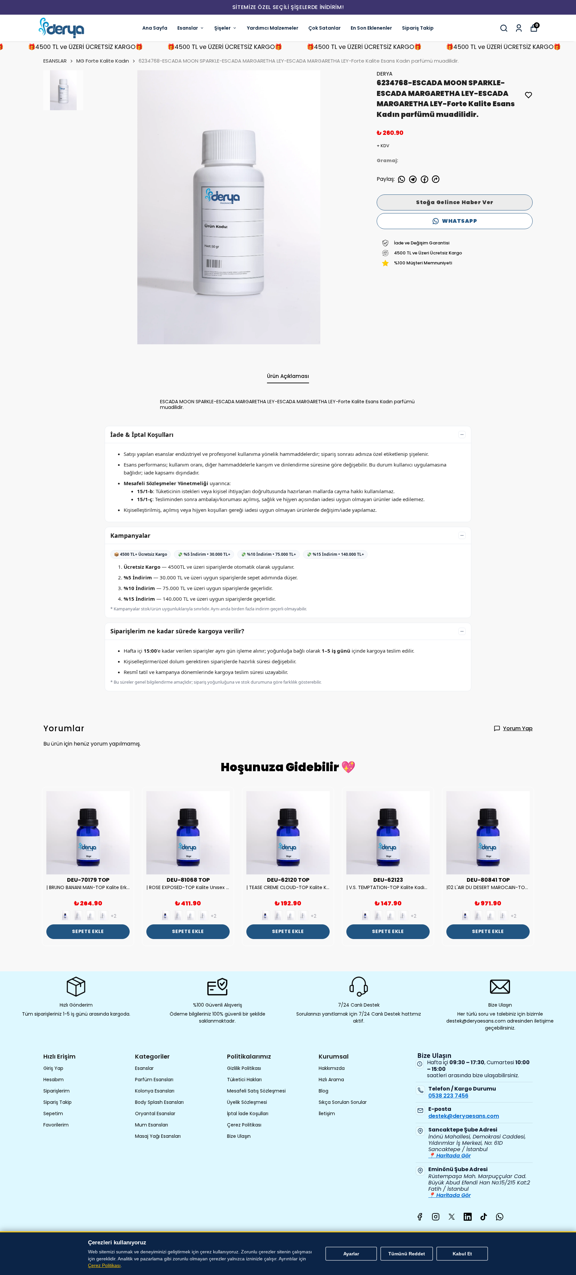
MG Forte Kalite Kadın (102, 60)
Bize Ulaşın (239, 1136)
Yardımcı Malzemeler (272, 28)
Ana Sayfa (154, 28)
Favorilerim (56, 1124)
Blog (323, 1091)
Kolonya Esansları (154, 1091)
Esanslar (187, 28)
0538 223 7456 (448, 1096)
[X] (452, 1217)
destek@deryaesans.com (463, 1116)
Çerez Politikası (244, 1124)
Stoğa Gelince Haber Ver (454, 202)
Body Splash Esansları (159, 1102)
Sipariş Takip (418, 28)
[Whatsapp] (500, 1217)
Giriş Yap (53, 1068)
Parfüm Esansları (154, 1079)
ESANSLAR (55, 60)
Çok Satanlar (324, 28)
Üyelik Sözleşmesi (247, 1102)
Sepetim (53, 1113)
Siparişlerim (56, 1091)
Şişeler (222, 28)
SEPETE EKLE (88, 931)
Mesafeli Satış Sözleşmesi (256, 1091)
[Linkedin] (468, 1217)
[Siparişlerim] (519, 28)
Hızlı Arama (331, 1079)
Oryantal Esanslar (155, 1113)
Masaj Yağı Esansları (158, 1136)
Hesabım (53, 1079)
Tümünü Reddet (406, 1253)
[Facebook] (420, 1217)
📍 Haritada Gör (449, 1155)
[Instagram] (436, 1217)
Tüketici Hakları (244, 1079)
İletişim (327, 1113)
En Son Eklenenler (371, 28)
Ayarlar (351, 1253)
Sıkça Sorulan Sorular (343, 1102)
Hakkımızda (332, 1068)
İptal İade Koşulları (247, 1113)
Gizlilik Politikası (244, 1068)
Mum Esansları (151, 1124)
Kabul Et (462, 1253)
